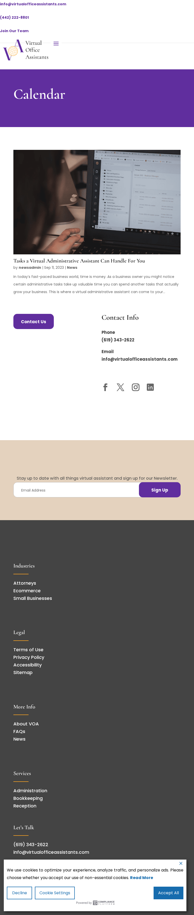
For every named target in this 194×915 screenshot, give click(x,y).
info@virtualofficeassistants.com (33, 4)
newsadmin (30, 267)
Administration (30, 790)
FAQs (19, 731)
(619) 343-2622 (118, 340)
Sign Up (159, 490)
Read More (141, 878)
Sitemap (23, 672)
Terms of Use (28, 649)
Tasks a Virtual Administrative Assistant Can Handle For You (79, 260)
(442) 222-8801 (14, 17)
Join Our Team (14, 30)
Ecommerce (27, 590)
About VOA (26, 724)
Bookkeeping (28, 798)
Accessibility (27, 665)
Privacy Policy (28, 657)
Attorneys (24, 583)
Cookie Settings (54, 893)
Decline (19, 893)
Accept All (168, 893)
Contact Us (33, 322)
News (72, 267)
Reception (24, 806)
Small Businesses (32, 598)
